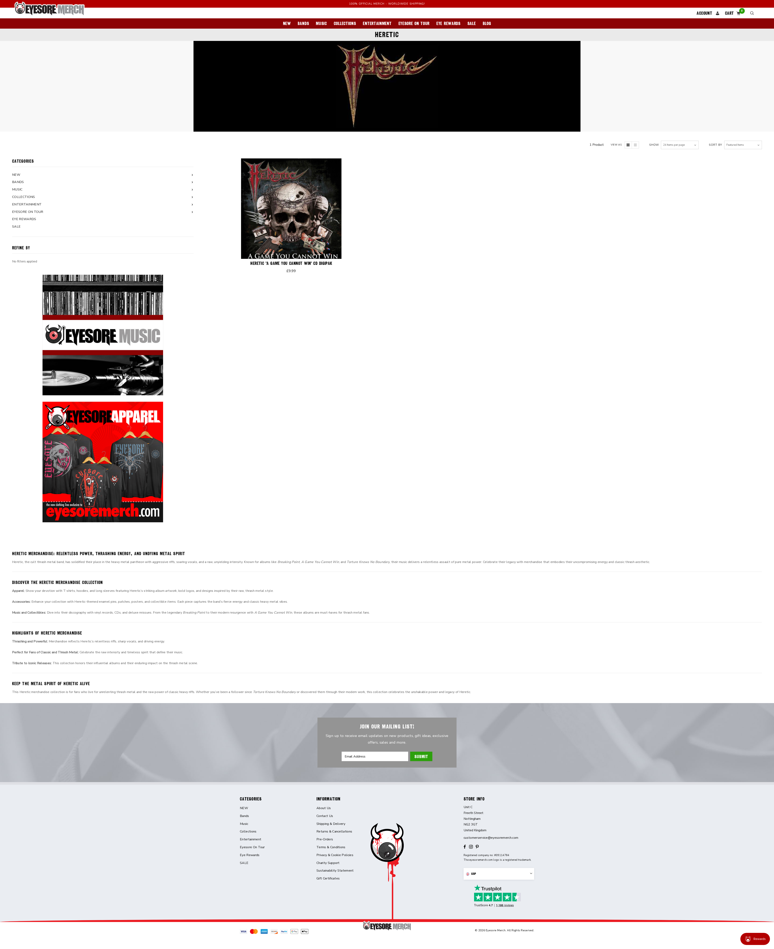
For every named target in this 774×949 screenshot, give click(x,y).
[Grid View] (628, 145)
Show (654, 145)
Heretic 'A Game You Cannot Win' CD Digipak (291, 263)
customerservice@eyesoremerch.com (491, 838)
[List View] (635, 145)
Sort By (715, 145)
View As (616, 144)
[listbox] (743, 145)
